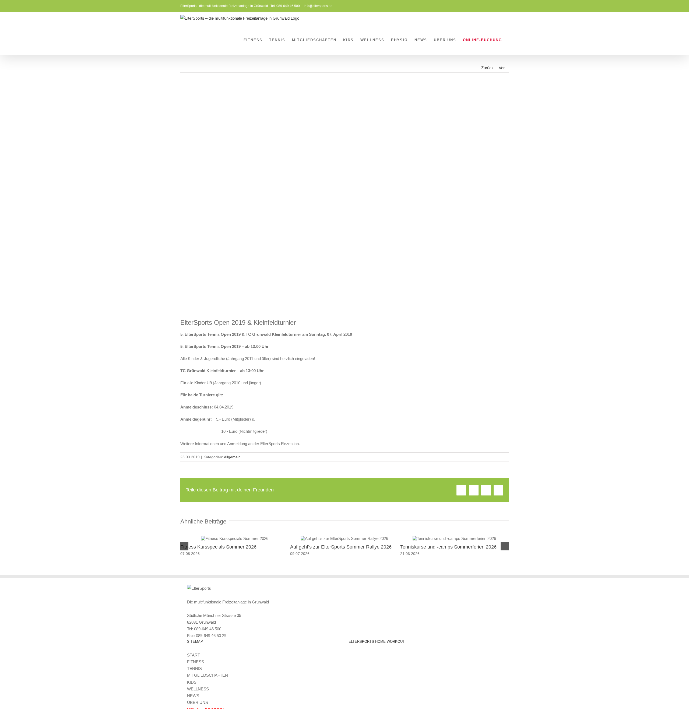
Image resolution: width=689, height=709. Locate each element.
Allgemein (232, 457)
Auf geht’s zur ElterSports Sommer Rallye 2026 (341, 547)
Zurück (487, 67)
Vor (502, 67)
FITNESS (195, 661)
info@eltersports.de (318, 6)
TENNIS (194, 668)
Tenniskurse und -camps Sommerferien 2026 (448, 547)
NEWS (193, 695)
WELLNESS (198, 689)
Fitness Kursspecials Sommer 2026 (218, 547)
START (193, 655)
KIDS (191, 682)
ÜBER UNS (197, 702)
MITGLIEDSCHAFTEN (207, 675)
